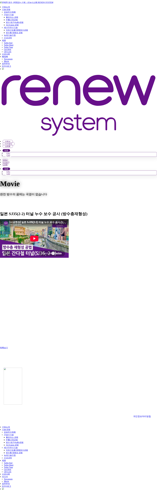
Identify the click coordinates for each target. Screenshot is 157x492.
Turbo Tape (8, 47)
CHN (8, 156)
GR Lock (7, 52)
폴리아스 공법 (12, 17)
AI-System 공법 (12, 25)
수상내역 (8, 38)
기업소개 (6, 7)
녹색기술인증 (10, 35)
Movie (6, 61)
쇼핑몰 (7, 146)
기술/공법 (6, 9)
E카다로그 (6, 66)
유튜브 (7, 141)
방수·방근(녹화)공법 (14, 22)
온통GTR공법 (12, 20)
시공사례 (6, 54)
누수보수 (8, 144)
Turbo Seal (8, 43)
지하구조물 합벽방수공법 (17, 30)
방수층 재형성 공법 (14, 33)
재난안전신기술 (11, 27)
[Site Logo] (26, 2)
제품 (4, 40)
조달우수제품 (10, 12)
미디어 (5, 57)
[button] (1, 423)
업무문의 (6, 64)
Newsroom (8, 59)
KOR (6, 150)
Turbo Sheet (8, 45)
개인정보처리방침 (142, 416)
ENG (8, 153)
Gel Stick (7, 49)
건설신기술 (9, 15)
